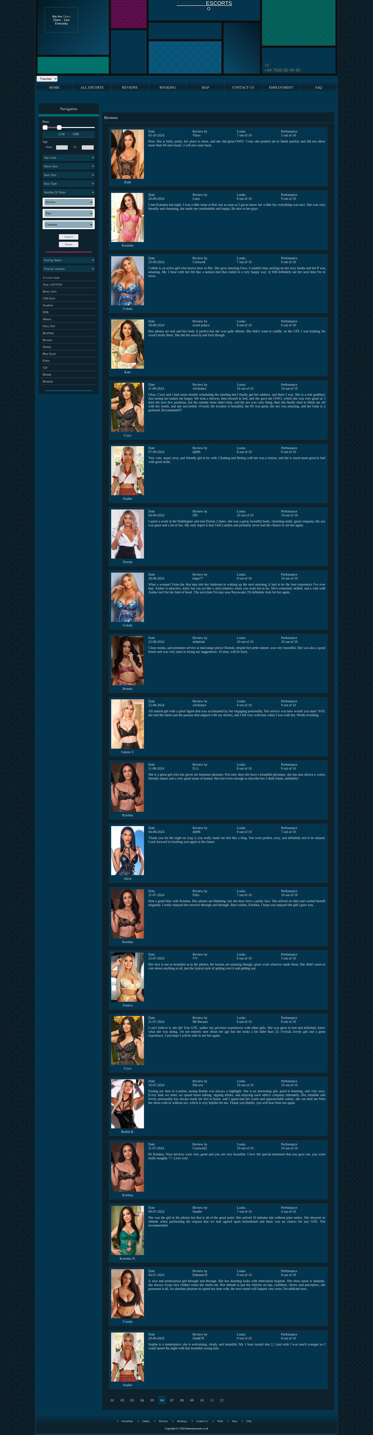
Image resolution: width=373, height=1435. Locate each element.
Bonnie (128, 688)
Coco (127, 435)
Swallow (48, 305)
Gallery (146, 1421)
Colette (128, 308)
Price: (46, 121)
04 (142, 1400)
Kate (127, 372)
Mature (47, 319)
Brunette (48, 381)
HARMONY (190, 3)
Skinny (47, 347)
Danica (128, 1005)
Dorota (127, 561)
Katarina (127, 245)
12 (221, 1400)
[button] (69, 202)
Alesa (127, 878)
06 (162, 1400)
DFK (46, 312)
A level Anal (51, 277)
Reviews (163, 1421)
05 (152, 1400)
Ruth (127, 182)
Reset (68, 244)
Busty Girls (50, 291)
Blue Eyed (49, 354)
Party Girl (49, 326)
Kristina (127, 815)
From (49, 147)
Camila (128, 1321)
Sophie (127, 498)
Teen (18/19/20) (52, 284)
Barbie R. (127, 1131)
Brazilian (48, 333)
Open (67, 16)
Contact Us (202, 1421)
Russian (47, 340)
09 (192, 1400)
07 (172, 1400)
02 (122, 1400)
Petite (46, 361)
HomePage (127, 1421)
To (74, 147)
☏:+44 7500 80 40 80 (282, 67)
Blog (234, 1421)
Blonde (47, 374)
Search (68, 237)
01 (112, 1400)
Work (220, 1421)
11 (211, 1400)
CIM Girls (49, 298)
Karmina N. (128, 1258)
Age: (45, 141)
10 (202, 1400)
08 (182, 1400)
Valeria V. (127, 752)
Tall (45, 367)
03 (132, 1400)
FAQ (249, 1421)
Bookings (182, 1421)
